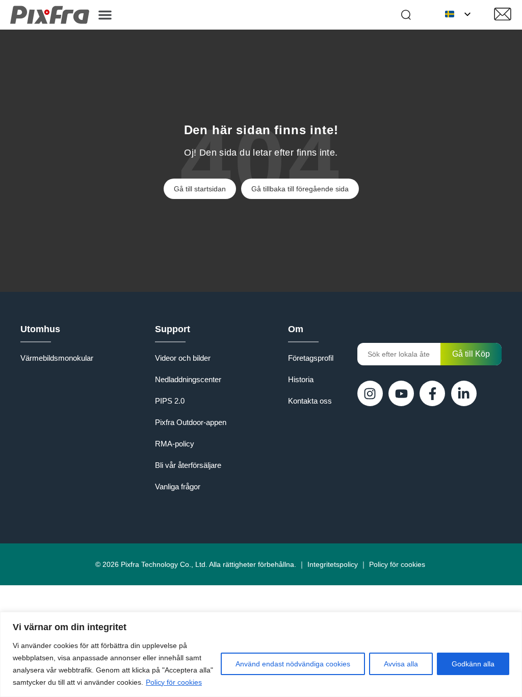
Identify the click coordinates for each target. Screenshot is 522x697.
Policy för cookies (174, 682)
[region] (261, 654)
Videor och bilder (183, 358)
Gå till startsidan (200, 189)
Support (172, 329)
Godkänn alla (473, 664)
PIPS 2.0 (170, 400)
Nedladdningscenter (188, 379)
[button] (105, 15)
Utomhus (40, 329)
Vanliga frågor (177, 486)
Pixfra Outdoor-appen (190, 422)
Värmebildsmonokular (56, 358)
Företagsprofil (310, 358)
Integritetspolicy (332, 564)
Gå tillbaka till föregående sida (300, 189)
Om (295, 329)
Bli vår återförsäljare (188, 465)
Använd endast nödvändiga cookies (293, 664)
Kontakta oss (310, 400)
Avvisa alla (401, 664)
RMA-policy (174, 443)
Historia (301, 379)
